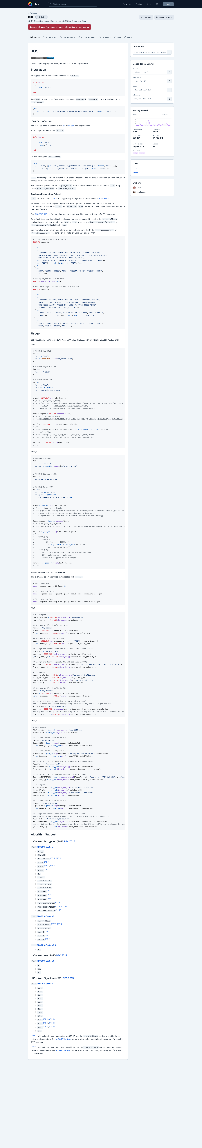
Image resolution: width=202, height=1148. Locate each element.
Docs (148, 4)
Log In (168, 4)
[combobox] (72, 4)
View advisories (82, 27)
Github (135, 172)
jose (31, 16)
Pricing (139, 4)
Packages (127, 4)
